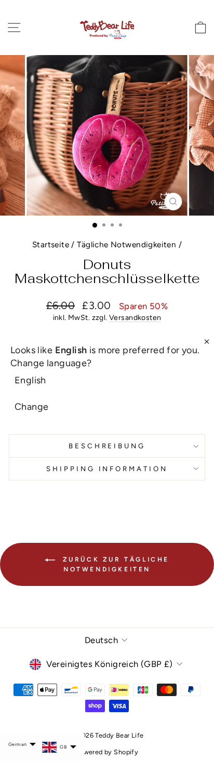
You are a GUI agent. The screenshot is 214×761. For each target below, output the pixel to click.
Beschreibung (107, 446)
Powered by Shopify (107, 752)
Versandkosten (135, 317)
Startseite (50, 244)
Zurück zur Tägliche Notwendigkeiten (114, 564)
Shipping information (107, 468)
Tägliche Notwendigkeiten (126, 244)
